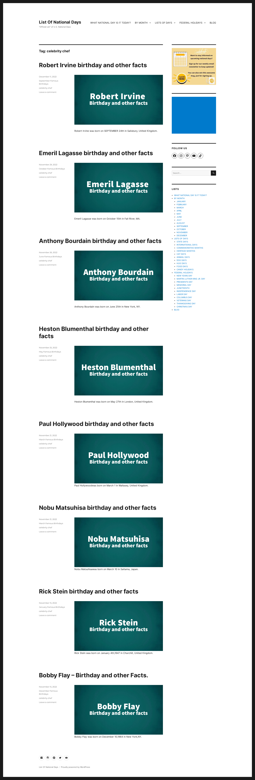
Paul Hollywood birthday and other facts (96, 423)
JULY (179, 220)
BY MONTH (141, 22)
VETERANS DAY (184, 300)
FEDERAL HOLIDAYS (190, 22)
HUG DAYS (182, 263)
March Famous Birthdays (51, 439)
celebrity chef (45, 88)
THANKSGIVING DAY (186, 303)
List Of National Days (60, 22)
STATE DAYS (182, 241)
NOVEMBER (182, 232)
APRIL (179, 211)
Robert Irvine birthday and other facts (93, 65)
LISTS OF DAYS (163, 22)
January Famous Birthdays (52, 607)
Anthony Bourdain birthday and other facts (100, 240)
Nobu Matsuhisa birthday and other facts (97, 507)
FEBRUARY (182, 204)
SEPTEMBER (182, 226)
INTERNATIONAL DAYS (187, 245)
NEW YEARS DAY (184, 275)
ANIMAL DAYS (183, 257)
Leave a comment (47, 92)
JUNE (179, 217)
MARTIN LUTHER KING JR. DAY (191, 279)
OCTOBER (181, 229)
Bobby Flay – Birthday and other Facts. (93, 675)
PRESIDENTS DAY (185, 282)
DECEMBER (182, 235)
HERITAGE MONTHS (186, 251)
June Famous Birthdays (50, 256)
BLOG (213, 22)
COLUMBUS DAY (184, 297)
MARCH (180, 207)
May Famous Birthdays (50, 352)
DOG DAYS (182, 260)
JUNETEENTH (183, 288)
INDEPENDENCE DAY (186, 291)
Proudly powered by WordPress (75, 767)
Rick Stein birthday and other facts (88, 591)
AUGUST (181, 223)
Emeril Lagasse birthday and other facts (96, 153)
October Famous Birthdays (52, 169)
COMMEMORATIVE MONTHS (190, 248)
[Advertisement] (194, 115)
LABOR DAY (182, 294)
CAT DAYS (181, 254)
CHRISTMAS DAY (184, 306)
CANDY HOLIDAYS (185, 269)
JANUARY (181, 201)
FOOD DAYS (182, 266)
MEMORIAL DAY (184, 285)
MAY (179, 214)
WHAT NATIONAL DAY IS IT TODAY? (110, 22)
